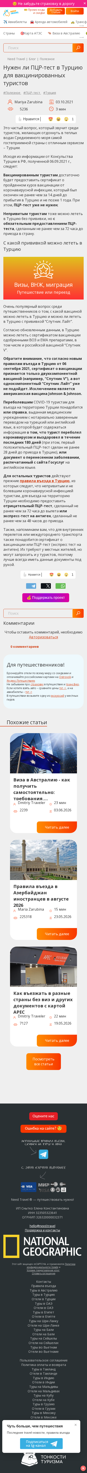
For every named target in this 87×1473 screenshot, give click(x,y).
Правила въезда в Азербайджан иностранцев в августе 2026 (41, 895)
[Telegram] (31, 586)
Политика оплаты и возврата (43, 1365)
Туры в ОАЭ (43, 1303)
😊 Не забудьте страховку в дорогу (43, 3)
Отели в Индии (43, 1382)
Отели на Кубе (43, 1400)
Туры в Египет (43, 1312)
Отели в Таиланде (43, 1373)
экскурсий (57, 696)
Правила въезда (43, 1286)
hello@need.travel (42, 1226)
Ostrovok (65, 677)
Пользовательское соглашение (44, 1360)
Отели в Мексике (44, 1417)
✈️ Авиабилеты (15, 22)
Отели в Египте (43, 1316)
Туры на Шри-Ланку (43, 1321)
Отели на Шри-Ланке (43, 1325)
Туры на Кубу (43, 1395)
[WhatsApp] (61, 586)
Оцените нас (43, 1116)
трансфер (72, 684)
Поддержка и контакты (42, 1230)
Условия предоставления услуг (43, 1270)
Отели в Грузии (43, 1408)
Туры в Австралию (44, 1290)
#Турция (49, 93)
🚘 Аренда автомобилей (48, 22)
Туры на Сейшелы (43, 1338)
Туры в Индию (43, 1378)
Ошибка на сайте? (43, 1129)
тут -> (62, 688)
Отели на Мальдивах (44, 1391)
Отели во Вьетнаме (43, 1351)
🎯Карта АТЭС (31, 33)
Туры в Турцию (43, 1294)
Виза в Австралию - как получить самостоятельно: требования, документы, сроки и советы (41, 788)
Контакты (43, 1281)
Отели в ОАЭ (43, 1308)
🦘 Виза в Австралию (64, 33)
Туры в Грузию (44, 1404)
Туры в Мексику (44, 1413)
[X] (46, 586)
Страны (9, 33)
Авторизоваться (43, 637)
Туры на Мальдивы (43, 1386)
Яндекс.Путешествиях (21, 681)
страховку (37, 684)
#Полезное (12, 93)
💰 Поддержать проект (46, 597)
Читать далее (57, 827)
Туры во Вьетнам (43, 1347)
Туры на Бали (43, 1329)
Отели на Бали (43, 1334)
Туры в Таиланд (44, 1369)
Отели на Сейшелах (43, 1343)
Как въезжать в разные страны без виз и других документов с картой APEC (43, 1002)
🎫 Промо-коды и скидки (34, 11)
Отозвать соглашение (43, 1273)
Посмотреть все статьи (43, 1061)
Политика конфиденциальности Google (51, 1265)
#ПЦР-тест (32, 93)
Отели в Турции (44, 1299)
